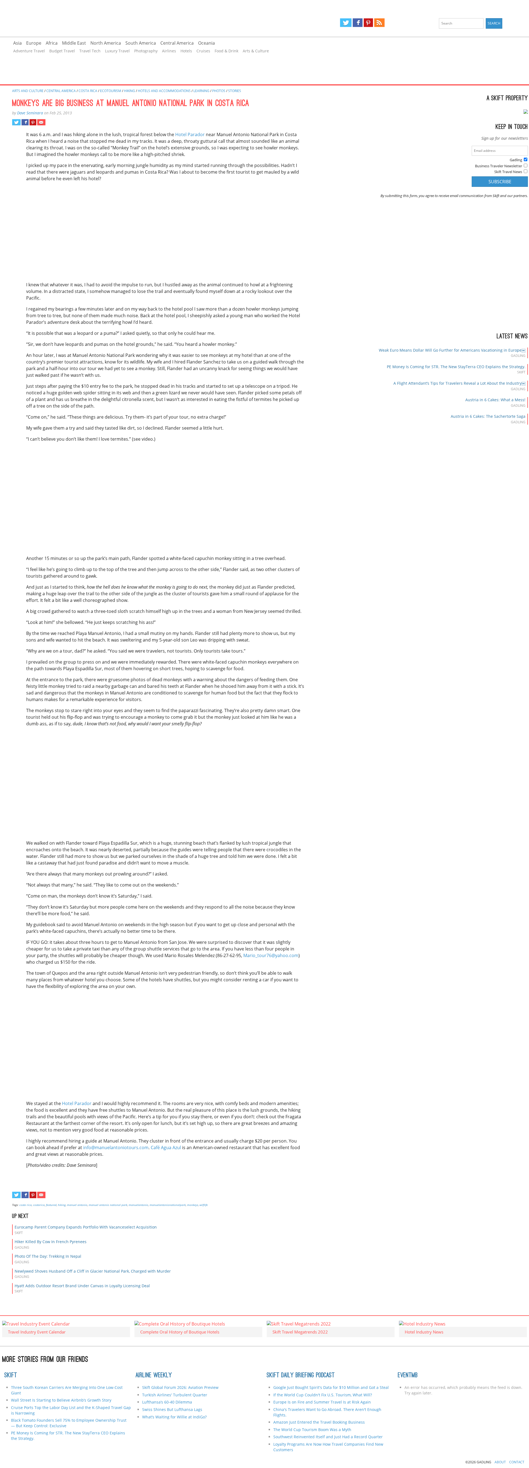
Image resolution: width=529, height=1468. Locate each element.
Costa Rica (88, 90)
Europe (33, 43)
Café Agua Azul (166, 1147)
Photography (146, 50)
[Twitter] (346, 22)
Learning (201, 90)
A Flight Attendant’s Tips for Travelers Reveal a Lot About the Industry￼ (459, 383)
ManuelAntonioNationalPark (168, 1205)
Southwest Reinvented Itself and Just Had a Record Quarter (328, 1436)
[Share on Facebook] (24, 122)
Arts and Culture (28, 90)
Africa (52, 43)
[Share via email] (41, 122)
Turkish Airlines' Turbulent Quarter (174, 1394)
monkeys (192, 1205)
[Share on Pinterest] (32, 122)
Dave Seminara (30, 112)
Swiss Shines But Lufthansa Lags (172, 1409)
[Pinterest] (368, 22)
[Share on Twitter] (16, 122)
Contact (516, 1462)
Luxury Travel (117, 50)
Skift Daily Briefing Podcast (301, 1375)
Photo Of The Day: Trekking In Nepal (48, 1256)
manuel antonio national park (108, 1205)
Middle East (74, 43)
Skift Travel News (508, 171)
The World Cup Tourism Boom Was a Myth (312, 1429)
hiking (62, 1205)
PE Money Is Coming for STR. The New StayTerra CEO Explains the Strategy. (456, 366)
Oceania (206, 43)
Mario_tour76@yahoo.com (270, 955)
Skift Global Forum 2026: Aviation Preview (180, 1387)
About (500, 1462)
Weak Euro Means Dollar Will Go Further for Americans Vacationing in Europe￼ (452, 350)
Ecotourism (110, 90)
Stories (234, 90)
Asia (17, 43)
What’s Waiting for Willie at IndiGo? (174, 1416)
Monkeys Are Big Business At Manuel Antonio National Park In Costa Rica (130, 103)
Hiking (129, 90)
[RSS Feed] (379, 22)
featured (51, 1205)
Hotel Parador (190, 134)
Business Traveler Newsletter (498, 165)
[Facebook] (357, 22)
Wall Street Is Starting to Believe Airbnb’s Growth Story (61, 1400)
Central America (177, 43)
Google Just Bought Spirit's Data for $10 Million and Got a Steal (331, 1387)
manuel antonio (77, 1205)
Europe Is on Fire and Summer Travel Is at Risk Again (322, 1402)
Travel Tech (90, 50)
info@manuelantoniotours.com (116, 1147)
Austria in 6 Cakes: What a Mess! (495, 399)
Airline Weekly (154, 1375)
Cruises (203, 50)
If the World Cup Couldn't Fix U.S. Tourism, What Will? (322, 1394)
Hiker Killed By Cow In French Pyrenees (51, 1241)
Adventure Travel (29, 50)
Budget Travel (62, 50)
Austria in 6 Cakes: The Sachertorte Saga (488, 416)
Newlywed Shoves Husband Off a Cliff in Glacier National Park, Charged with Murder (93, 1271)
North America (105, 43)
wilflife (203, 1205)
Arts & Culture (256, 50)
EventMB (408, 1375)
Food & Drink (226, 50)
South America (140, 43)
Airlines (169, 50)
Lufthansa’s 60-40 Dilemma (167, 1402)
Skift (10, 1375)
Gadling (132, 18)
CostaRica (39, 1205)
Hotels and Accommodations (164, 90)
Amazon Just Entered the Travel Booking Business (319, 1422)
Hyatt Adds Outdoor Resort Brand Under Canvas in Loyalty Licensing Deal (82, 1285)
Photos (218, 90)
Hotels (186, 50)
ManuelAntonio (138, 1205)
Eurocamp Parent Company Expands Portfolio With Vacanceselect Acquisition (86, 1227)
